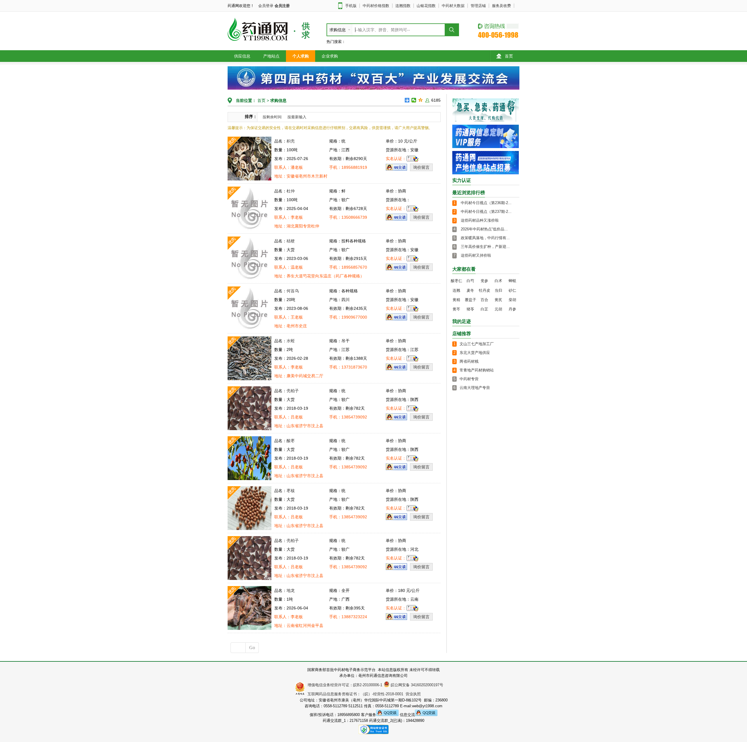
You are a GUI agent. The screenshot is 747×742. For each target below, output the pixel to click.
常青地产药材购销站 (477, 370)
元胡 (498, 309)
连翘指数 (403, 6)
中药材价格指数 (376, 6)
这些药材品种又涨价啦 (480, 220)
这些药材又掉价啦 (476, 255)
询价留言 (421, 167)
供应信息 (242, 56)
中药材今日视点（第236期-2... (486, 203)
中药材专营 (469, 379)
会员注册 (282, 6)
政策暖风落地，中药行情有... (485, 238)
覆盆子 (470, 300)
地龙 (291, 590)
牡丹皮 (484, 290)
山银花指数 (426, 6)
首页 (509, 56)
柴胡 (512, 300)
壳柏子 (293, 390)
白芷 (484, 309)
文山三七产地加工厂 (477, 344)
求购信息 (278, 100)
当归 (498, 290)
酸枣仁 (456, 281)
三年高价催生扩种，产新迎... (485, 246)
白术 (498, 281)
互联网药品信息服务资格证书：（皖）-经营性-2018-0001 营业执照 (363, 694)
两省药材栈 (469, 361)
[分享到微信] (413, 100)
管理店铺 (478, 6)
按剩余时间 (272, 117)
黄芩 (456, 309)
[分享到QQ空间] (420, 100)
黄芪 (498, 300)
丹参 (512, 309)
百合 (484, 300)
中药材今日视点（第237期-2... (486, 211)
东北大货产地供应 (475, 352)
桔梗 (291, 241)
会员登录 (265, 6)
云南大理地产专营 (475, 387)
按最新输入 (296, 117)
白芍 (470, 281)
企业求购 (330, 56)
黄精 (456, 300)
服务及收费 (501, 6)
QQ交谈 (396, 167)
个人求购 (300, 56)
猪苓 (470, 309)
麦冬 (470, 290)
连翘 (456, 290)
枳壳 (291, 141)
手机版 (351, 6)
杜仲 (291, 191)
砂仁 (512, 290)
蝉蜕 (512, 281)
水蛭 (291, 340)
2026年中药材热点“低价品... (484, 229)
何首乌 (293, 291)
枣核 (291, 490)
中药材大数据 (453, 6)
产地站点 (271, 56)
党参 (484, 281)
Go (252, 647)
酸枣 (291, 440)
